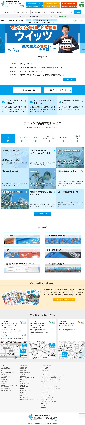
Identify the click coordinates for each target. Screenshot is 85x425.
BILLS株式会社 (44, 394)
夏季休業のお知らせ (26, 64)
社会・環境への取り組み (22, 16)
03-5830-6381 (66, 325)
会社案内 (22, 388)
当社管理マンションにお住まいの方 (9, 385)
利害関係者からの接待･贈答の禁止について (50, 377)
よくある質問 (4, 370)
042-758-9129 (7, 336)
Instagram (43, 405)
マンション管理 (21, 137)
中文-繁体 (81, 21)
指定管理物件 (23, 374)
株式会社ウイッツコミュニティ (47, 392)
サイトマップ (52, 16)
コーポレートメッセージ (25, 390)
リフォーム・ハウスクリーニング (49, 137)
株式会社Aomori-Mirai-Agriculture (48, 401)
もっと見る (41, 214)
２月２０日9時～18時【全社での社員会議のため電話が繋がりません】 (41, 68)
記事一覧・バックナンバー (63, 300)
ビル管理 (35, 137)
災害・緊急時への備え (6, 376)
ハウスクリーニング (24, 381)
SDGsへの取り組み (34, 16)
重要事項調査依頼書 (5, 388)
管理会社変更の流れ (5, 368)
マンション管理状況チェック (7, 372)
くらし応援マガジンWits (6, 386)
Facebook (43, 403)
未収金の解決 (4, 381)
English (69, 21)
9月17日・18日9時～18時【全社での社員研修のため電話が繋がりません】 (42, 75)
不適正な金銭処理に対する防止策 (48, 374)
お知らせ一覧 (68, 79)
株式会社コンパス (44, 396)
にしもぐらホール (44, 409)
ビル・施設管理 (23, 365)
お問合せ (42, 385)
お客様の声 (3, 383)
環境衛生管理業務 (24, 370)
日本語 (62, 21)
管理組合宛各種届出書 (6, 390)
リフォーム (22, 379)
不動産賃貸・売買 (77, 137)
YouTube (43, 407)
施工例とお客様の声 (24, 383)
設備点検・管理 (23, 367)
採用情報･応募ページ (63, 16)
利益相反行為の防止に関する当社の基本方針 (50, 379)
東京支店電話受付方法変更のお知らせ (31, 71)
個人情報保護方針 (44, 370)
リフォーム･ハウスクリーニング (27, 377)
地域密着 (3, 374)
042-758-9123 (9, 325)
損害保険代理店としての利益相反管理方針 (50, 381)
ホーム (2, 365)
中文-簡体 (75, 21)
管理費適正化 (4, 377)
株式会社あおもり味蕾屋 (46, 397)
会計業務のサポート (5, 379)
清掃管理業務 (23, 368)
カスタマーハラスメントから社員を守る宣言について (52, 376)
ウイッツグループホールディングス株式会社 (50, 388)
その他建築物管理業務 (25, 372)
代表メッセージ (23, 394)
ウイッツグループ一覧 (45, 390)
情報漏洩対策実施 (44, 372)
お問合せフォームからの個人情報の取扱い (50, 386)
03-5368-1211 (38, 325)
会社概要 (22, 392)
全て (7, 137)
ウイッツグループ (24, 397)
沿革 (21, 395)
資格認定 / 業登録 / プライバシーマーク (29, 399)
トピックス (43, 383)
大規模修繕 (63, 137)
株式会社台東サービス (45, 399)
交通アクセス (43, 16)
